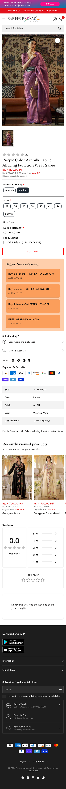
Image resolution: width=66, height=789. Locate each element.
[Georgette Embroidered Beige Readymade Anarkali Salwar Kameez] (49, 477)
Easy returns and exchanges (22, 341)
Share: (5, 360)
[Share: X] (18, 360)
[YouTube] (38, 777)
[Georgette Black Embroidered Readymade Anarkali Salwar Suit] (17, 477)
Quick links (8, 670)
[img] (13, 155)
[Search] (60, 28)
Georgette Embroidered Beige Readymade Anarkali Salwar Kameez (48, 513)
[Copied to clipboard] (29, 360)
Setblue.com (33, 770)
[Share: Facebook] (13, 360)
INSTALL (50, 3)
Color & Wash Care (18, 350)
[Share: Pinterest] (24, 360)
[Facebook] (22, 777)
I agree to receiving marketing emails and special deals (35, 696)
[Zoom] (57, 40)
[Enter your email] (60, 689)
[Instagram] (33, 777)
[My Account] (55, 19)
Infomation (8, 661)
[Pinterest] (43, 777)
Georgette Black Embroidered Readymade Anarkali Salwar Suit (16, 513)
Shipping (5, 176)
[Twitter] (27, 777)
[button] (45, 533)
